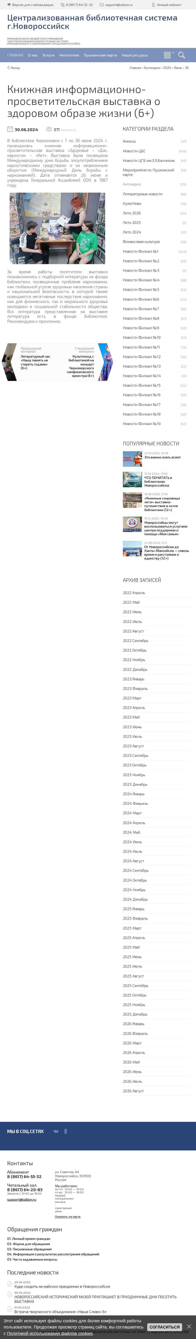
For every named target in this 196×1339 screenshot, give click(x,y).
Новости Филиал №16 (142, 394)
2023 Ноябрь (134, 774)
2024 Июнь (132, 841)
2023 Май (131, 717)
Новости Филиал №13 (142, 366)
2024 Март (132, 813)
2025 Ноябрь (134, 1004)
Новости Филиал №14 (142, 375)
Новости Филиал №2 (141, 260)
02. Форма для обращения (28, 1244)
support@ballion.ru (21, 1199)
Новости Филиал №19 (142, 423)
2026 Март (132, 1043)
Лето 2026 (132, 212)
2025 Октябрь (135, 995)
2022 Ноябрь (134, 659)
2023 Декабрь (135, 784)
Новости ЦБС (134, 151)
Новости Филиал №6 (141, 299)
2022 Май (131, 602)
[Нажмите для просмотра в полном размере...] (57, 227)
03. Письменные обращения (29, 1249)
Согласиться (165, 1327)
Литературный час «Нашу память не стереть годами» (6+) (35, 362)
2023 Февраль (135, 688)
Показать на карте (68, 1216)
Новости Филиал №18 (142, 414)
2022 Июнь (132, 611)
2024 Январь (134, 793)
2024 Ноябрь (134, 889)
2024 (167, 68)
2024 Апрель (134, 822)
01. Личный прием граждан (28, 1238)
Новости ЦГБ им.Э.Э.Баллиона (148, 160)
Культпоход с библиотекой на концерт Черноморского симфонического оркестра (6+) (80, 365)
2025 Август (133, 976)
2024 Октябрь (135, 880)
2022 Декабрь (135, 669)
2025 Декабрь (135, 1014)
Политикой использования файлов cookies (50, 1333)
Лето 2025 (132, 222)
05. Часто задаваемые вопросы (32, 1259)
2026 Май (131, 1062)
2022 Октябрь (135, 650)
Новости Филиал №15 (142, 385)
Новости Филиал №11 (141, 347)
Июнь (178, 68)
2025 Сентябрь (135, 985)
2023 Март (132, 698)
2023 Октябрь (135, 765)
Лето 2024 (132, 232)
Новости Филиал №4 (141, 279)
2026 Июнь (132, 1071)
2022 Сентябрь (135, 640)
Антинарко (132, 184)
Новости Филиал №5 (141, 289)
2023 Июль (132, 736)
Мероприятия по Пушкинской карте (148, 172)
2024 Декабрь (135, 899)
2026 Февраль (135, 1033)
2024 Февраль (135, 803)
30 (187, 68)
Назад (15, 68)
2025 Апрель (134, 937)
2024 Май (131, 832)
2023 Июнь (132, 726)
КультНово (132, 203)
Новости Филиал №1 (140, 251)
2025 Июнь (132, 956)
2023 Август (133, 746)
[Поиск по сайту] (181, 55)
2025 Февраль (135, 918)
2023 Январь (133, 679)
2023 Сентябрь (135, 755)
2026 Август (133, 1090)
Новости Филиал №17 (141, 404)
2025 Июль (132, 966)
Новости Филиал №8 (141, 318)
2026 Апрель (134, 1052)
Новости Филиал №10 (142, 337)
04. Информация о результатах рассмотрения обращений (53, 1254)
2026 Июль (132, 1081)
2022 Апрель (134, 592)
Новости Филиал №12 (142, 356)
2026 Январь (133, 1023)
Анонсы (129, 141)
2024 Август (133, 860)
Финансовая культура (141, 241)
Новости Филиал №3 (141, 270)
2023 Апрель (134, 707)
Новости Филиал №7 (141, 308)
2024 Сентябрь (136, 870)
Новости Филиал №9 (141, 327)
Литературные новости (143, 193)
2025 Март (132, 928)
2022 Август (133, 631)
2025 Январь (133, 908)
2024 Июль (132, 851)
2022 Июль (132, 621)
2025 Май (131, 947)
